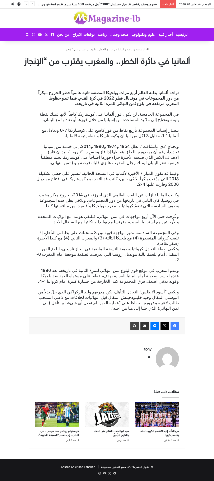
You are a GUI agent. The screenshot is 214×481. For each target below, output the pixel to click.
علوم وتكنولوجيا (143, 34)
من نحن (63, 34)
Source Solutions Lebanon (78, 466)
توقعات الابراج (84, 34)
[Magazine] (107, 18)
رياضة (102, 34)
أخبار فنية (165, 34)
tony (148, 349)
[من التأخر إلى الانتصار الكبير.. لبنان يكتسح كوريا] (157, 414)
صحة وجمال (119, 34)
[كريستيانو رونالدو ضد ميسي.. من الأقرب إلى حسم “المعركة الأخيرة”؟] (57, 414)
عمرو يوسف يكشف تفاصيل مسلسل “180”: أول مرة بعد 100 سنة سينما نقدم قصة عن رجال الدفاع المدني (89, 4)
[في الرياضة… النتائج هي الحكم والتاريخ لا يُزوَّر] (107, 414)
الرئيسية (182, 34)
